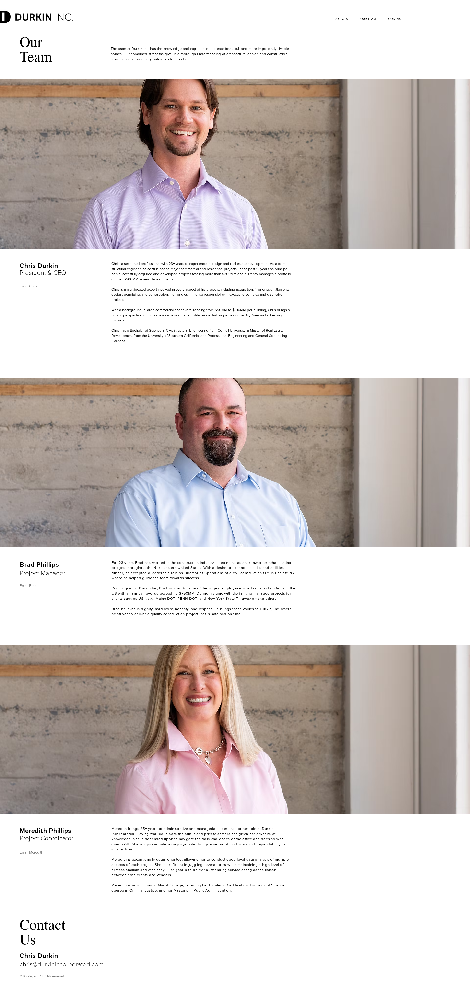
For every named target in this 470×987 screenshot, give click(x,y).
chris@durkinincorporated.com (62, 964)
